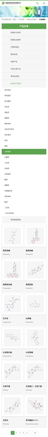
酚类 (6, 202)
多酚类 (6, 112)
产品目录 (21, 19)
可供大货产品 (16, 69)
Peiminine (29, 390)
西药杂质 (14, 54)
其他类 (6, 168)
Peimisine (6, 424)
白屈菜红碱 (7, 352)
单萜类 (6, 107)
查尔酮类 (7, 101)
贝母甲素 (6, 386)
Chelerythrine (7, 356)
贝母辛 (5, 420)
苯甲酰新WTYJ (32, 420)
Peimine (5, 390)
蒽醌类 (6, 118)
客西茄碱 (6, 250)
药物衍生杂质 (16, 32)
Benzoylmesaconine (32, 424)
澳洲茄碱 (29, 250)
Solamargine (7, 288)
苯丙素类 (7, 95)
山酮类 (6, 157)
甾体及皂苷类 (9, 129)
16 (35, 433)
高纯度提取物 (16, 220)
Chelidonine (29, 356)
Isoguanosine (7, 322)
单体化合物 (15, 76)
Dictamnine (29, 322)
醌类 (6, 179)
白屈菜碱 (29, 352)
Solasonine (29, 254)
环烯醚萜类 (8, 191)
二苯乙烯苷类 (9, 213)
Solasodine (29, 288)
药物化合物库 (16, 40)
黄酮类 (6, 185)
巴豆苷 (5, 318)
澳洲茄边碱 (7, 284)
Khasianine (6, 254)
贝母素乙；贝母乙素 (34, 386)
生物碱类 (7, 151)
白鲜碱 (28, 318)
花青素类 (7, 196)
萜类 (6, 140)
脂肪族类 (7, 123)
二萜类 (6, 207)
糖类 (6, 146)
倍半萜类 (7, 90)
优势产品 (14, 62)
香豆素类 (7, 135)
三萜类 (6, 163)
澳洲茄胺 (29, 284)
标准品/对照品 (32, 19)
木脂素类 (7, 174)
